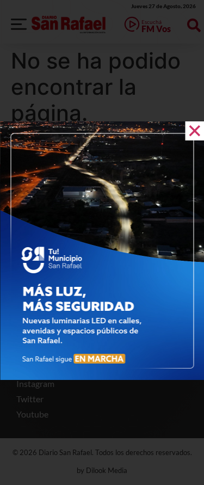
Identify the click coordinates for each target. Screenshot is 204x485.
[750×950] (102, 376)
